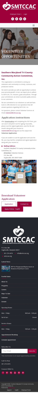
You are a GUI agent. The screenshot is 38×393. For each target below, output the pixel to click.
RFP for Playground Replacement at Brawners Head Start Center (22, 268)
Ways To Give (5, 294)
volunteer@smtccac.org (13, 113)
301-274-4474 (8, 253)
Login (25, 14)
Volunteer (4, 298)
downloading (9, 121)
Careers (3, 289)
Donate (3, 302)
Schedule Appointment (8, 340)
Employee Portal (15, 14)
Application (9, 204)
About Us (4, 282)
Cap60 (16, 390)
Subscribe (32, 351)
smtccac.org (8, 256)
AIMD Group (11, 387)
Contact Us (24, 204)
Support (9, 390)
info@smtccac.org (23, 253)
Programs (4, 286)
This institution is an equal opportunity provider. (18, 356)
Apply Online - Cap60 (12, 209)
